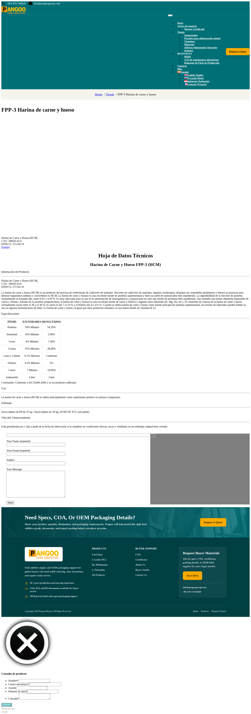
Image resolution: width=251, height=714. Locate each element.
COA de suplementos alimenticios (201, 60)
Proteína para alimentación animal (202, 38)
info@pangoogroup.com (47, 3)
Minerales (189, 44)
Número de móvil (17, 691)
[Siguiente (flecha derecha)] (6, 711)
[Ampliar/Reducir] (2, 708)
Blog (179, 69)
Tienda (181, 32)
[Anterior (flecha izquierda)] (2, 711)
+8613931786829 (16, 3)
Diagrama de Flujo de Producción (201, 63)
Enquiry (5, 247)
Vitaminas (189, 41)
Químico (188, 50)
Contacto (182, 66)
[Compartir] (9, 708)
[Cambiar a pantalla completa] (6, 708)
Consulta (13, 698)
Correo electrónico (19, 684)
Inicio (180, 23)
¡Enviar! (6, 704)
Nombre (13, 680)
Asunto (12, 687)
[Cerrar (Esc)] (13, 708)
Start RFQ (192, 575)
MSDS (187, 57)
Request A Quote (237, 51)
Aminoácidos (191, 35)
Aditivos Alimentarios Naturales (200, 47)
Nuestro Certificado (194, 29)
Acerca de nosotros (187, 26)
